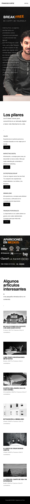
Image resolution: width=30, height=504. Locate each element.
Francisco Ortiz (8, 3)
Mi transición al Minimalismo (13, 419)
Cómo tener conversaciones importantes (14, 358)
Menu (26, 3)
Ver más (6, 147)
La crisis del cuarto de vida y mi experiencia (15, 480)
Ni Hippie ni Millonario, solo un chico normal (14, 389)
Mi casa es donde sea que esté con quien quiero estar (14, 327)
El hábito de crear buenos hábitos (13, 449)
